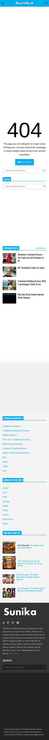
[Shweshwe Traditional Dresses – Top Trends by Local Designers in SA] (9, 258)
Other (5, 524)
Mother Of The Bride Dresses (16, 453)
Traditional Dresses (12, 426)
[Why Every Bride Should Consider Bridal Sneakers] (9, 298)
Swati (5, 506)
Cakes (6, 466)
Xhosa (6, 488)
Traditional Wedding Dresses (16, 431)
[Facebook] (8, 622)
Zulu (5, 492)
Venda (6, 515)
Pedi (5, 497)
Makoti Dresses (10, 435)
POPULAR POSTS (11, 248)
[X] (4, 622)
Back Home (25, 162)
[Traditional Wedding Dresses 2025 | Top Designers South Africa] (9, 285)
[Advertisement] (24, 33)
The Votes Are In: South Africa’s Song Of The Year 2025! (30, 563)
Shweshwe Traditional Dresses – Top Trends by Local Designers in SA (31, 257)
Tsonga (6, 501)
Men (5, 457)
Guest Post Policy (26, 732)
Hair (5, 471)
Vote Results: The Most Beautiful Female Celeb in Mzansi (28, 577)
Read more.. (14, 653)
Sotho (5, 510)
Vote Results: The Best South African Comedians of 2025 (30, 589)
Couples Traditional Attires (15, 448)
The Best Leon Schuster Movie (30, 546)
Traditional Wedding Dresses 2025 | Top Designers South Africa (32, 283)
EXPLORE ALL (41, 248)
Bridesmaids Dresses (12, 444)
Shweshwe (8, 519)
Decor (5, 462)
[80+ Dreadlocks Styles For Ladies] (9, 271)
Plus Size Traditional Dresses (16, 439)
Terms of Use (14, 732)
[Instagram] (12, 622)
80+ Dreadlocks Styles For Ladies (31, 267)
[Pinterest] (17, 622)
